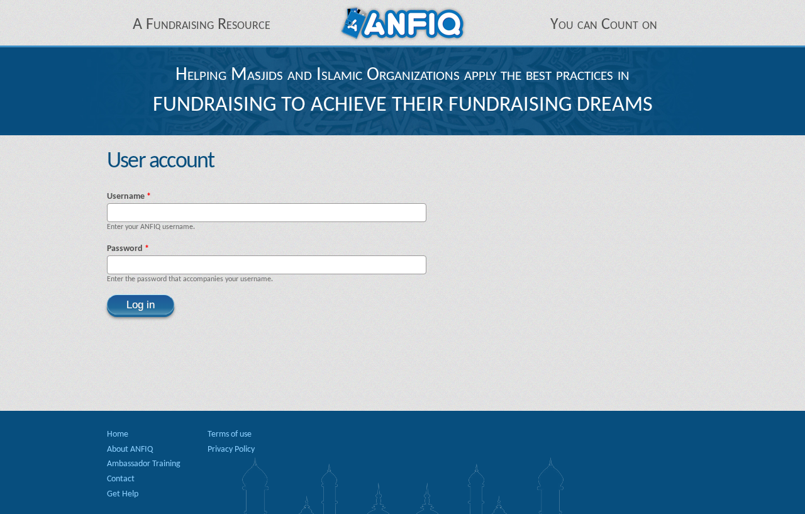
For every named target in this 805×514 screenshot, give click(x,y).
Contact (121, 479)
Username (129, 196)
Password (128, 249)
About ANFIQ (130, 449)
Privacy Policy (231, 449)
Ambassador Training (143, 464)
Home (117, 434)
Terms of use (230, 434)
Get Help (122, 494)
